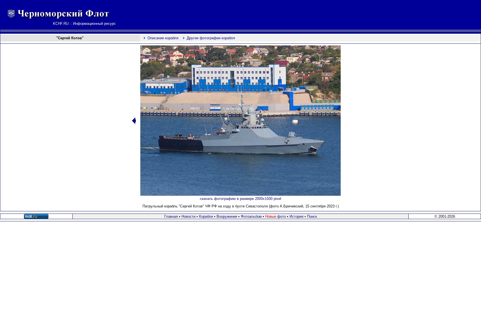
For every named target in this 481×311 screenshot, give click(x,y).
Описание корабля (163, 38)
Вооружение (227, 216)
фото (275, 216)
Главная (171, 216)
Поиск (312, 216)
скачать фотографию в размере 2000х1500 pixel (240, 199)
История (296, 216)
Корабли (206, 216)
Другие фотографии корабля (211, 38)
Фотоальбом (251, 216)
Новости (188, 216)
